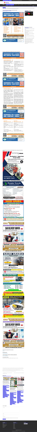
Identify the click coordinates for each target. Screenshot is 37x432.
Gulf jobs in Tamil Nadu (4, 392)
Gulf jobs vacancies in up (5, 394)
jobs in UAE (4, 397)
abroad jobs (7, 370)
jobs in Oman (21, 401)
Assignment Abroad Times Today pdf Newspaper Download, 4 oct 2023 (7, 373)
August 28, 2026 (11, 387)
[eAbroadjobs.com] (3, 4)
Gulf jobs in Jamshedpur (7, 368)
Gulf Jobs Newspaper (18, 398)
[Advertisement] (13, 47)
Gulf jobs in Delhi (22, 392)
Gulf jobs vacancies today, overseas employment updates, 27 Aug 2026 (19, 0)
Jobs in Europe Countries (5, 395)
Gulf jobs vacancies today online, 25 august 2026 (29, 38)
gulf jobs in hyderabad (4, 388)
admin (6, 11)
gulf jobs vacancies (17, 370)
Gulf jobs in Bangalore (4, 386)
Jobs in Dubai (8, 394)
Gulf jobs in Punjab (4, 391)
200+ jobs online (4, 370)
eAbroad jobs (14, 370)
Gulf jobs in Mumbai (17, 368)
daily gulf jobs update (9, 370)
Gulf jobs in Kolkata (14, 368)
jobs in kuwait (8, 395)
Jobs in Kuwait (18, 401)
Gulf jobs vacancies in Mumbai (21, 370)
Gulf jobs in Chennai (18, 392)
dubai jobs (12, 370)
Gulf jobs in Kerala (11, 368)
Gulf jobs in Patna (20, 368)
